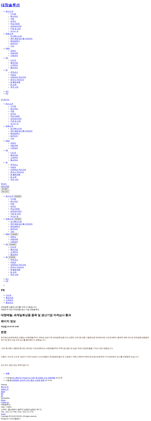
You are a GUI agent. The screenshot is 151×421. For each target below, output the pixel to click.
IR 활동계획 (15, 82)
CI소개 (13, 60)
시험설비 (14, 56)
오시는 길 (14, 31)
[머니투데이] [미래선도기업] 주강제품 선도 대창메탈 (33, 378)
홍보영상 (14, 68)
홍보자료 (14, 63)
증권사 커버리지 (17, 80)
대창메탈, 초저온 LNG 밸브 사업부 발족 (28, 380)
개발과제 (14, 53)
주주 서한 (14, 87)
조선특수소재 (16, 36)
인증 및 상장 (15, 29)
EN (7, 94)
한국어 (4, 184)
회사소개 (9, 11)
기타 (12, 46)
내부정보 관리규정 (18, 77)
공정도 (13, 51)
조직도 (13, 21)
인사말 (13, 14)
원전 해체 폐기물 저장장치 (21, 39)
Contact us (5, 402)
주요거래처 (15, 24)
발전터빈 (14, 44)
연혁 (12, 19)
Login (3, 414)
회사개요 (14, 16)
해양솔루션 (15, 41)
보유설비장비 (16, 26)
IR (7, 70)
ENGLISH (5, 186)
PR (7, 58)
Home (3, 400)
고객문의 (14, 65)
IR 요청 (13, 85)
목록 (7, 373)
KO (7, 91)
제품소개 (9, 34)
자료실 (13, 75)
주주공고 (14, 72)
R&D (8, 48)
